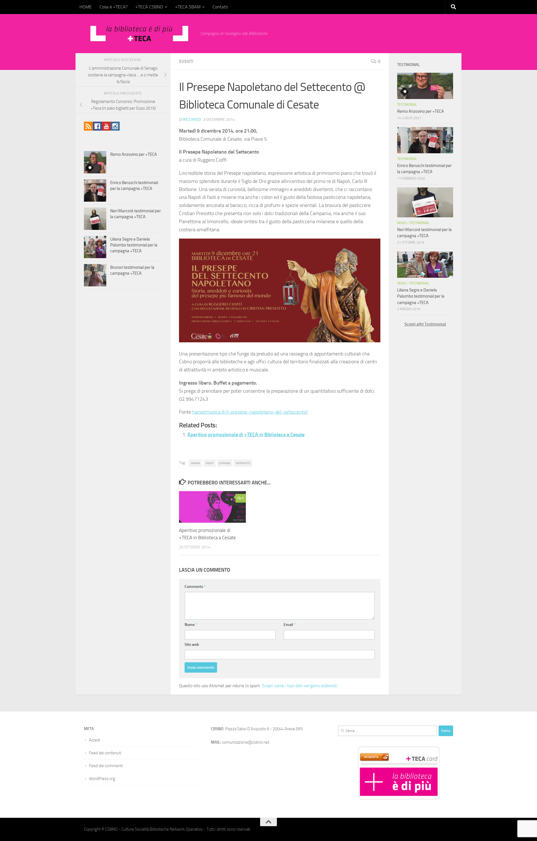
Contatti (220, 7)
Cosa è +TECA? (114, 7)
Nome (191, 624)
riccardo (192, 119)
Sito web (192, 644)
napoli (209, 463)
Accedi (94, 740)
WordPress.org (102, 778)
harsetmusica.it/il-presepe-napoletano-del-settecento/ (250, 412)
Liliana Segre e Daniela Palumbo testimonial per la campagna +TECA (133, 245)
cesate (195, 463)
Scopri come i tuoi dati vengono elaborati (299, 685)
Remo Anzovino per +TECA (133, 154)
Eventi (186, 61)
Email (290, 624)
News (401, 223)
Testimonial (407, 105)
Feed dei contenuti (105, 752)
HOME (85, 7)
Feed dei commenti (106, 765)
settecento (242, 463)
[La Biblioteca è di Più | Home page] (139, 33)
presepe (224, 463)
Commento (195, 586)
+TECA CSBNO (149, 7)
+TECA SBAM (188, 7)
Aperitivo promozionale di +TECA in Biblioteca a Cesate (246, 435)
